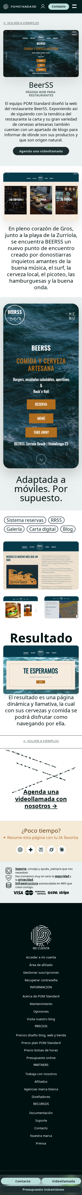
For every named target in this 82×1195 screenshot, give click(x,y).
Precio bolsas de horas (41, 1050)
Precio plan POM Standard (41, 1043)
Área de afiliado (41, 965)
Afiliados (41, 1081)
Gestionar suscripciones (41, 972)
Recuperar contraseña (41, 980)
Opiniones (41, 1011)
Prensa (41, 1143)
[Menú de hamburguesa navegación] (74, 6)
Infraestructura (26, 883)
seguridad (62, 876)
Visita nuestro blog (41, 1019)
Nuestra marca (41, 1136)
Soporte (41, 1120)
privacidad (25, 880)
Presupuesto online (41, 1058)
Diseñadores (41, 1097)
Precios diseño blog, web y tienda (41, 1035)
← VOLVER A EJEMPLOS (21, 23)
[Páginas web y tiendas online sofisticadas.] (20, 6)
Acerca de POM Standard (41, 996)
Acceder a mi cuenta (41, 957)
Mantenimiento (41, 1004)
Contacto (41, 1128)
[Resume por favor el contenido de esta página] (20, 851)
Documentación (41, 1113)
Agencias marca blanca (41, 1089)
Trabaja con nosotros (41, 1074)
